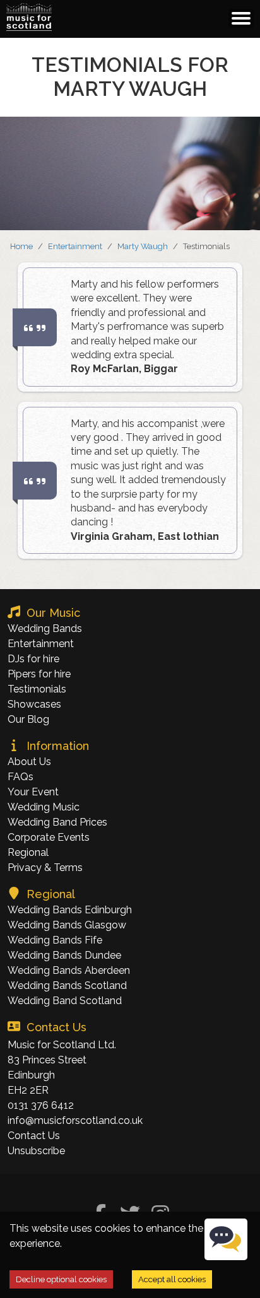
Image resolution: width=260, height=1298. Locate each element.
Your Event (33, 792)
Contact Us (34, 1136)
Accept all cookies (172, 1279)
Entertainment (75, 246)
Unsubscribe (36, 1151)
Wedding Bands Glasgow (67, 925)
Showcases (34, 704)
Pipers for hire (39, 674)
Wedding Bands (45, 628)
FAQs (20, 777)
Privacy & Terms (45, 868)
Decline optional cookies (61, 1279)
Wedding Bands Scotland (67, 985)
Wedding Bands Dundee (64, 955)
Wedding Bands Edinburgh (70, 910)
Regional (28, 852)
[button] (29, 17)
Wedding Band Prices (57, 822)
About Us (29, 762)
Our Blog (28, 719)
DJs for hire (33, 659)
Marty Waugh (142, 246)
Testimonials (37, 689)
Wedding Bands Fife (55, 940)
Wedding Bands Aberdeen (69, 970)
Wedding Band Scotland (65, 1001)
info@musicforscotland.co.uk (75, 1120)
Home (21, 246)
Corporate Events (49, 837)
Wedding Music (44, 807)
